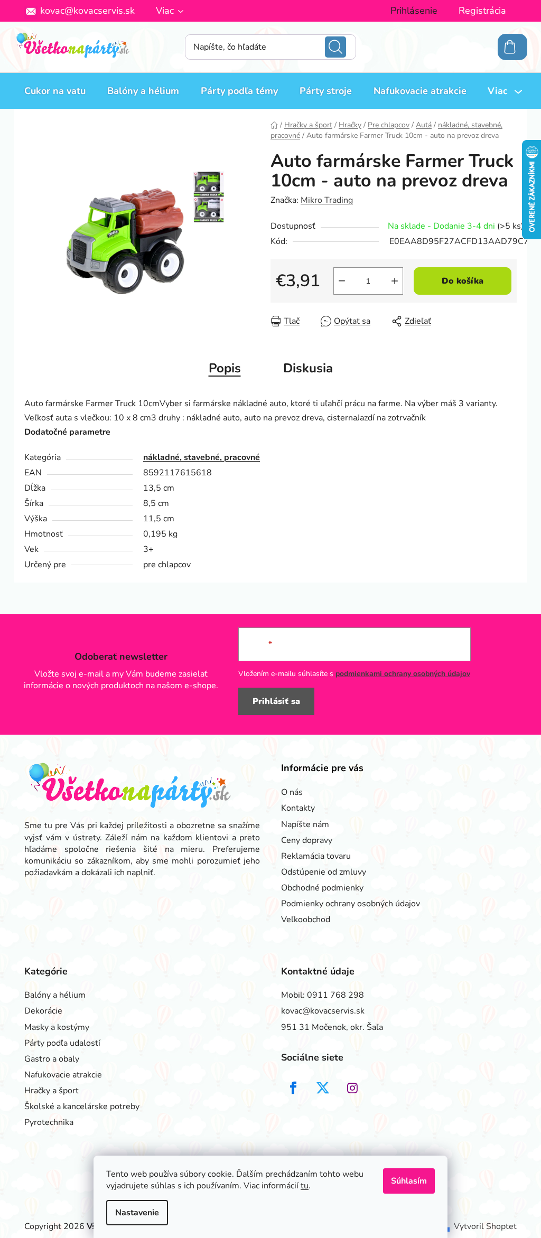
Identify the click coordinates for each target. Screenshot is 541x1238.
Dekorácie (43, 1011)
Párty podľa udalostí (62, 1043)
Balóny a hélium (55, 995)
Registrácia (482, 10)
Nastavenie (137, 1212)
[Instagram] (352, 1088)
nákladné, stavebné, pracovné (201, 457)
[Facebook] (293, 1088)
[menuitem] (55, 91)
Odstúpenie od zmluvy (323, 872)
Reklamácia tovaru (316, 856)
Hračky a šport (51, 1090)
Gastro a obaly (51, 1059)
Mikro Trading (327, 200)
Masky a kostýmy (56, 1027)
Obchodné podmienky (322, 888)
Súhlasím (409, 1181)
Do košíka (462, 281)
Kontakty (298, 808)
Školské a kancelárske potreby (81, 1106)
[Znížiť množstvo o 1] (342, 281)
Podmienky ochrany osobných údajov (350, 903)
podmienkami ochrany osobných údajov (402, 674)
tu (305, 1186)
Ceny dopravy (306, 840)
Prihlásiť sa (276, 701)
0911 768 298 (335, 995)
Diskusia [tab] (308, 368)
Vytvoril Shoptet (485, 1226)
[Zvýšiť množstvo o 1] (395, 281)
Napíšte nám (305, 824)
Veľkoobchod (305, 919)
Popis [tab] (225, 368)
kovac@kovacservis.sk (87, 10)
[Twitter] (323, 1088)
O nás (292, 792)
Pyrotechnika (48, 1122)
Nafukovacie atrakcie (63, 1075)
